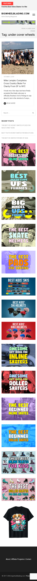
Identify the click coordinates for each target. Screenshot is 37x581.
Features (7, 3)
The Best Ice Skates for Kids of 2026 (15, 138)
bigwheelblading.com (15, 13)
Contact (28, 559)
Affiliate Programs (17, 559)
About (8, 559)
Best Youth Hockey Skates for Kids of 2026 (18, 133)
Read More (11, 103)
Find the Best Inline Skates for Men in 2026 (18, 7)
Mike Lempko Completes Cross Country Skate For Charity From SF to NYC (15, 83)
